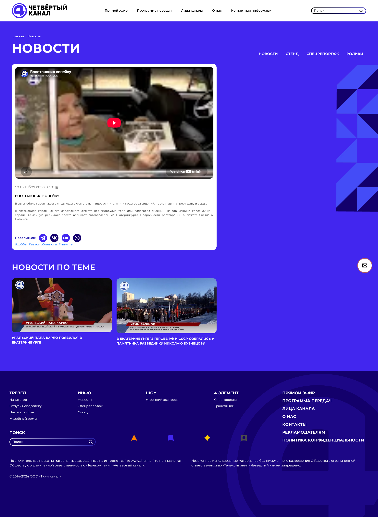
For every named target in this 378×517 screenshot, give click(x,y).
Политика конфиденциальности (323, 440)
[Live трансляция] (18, 498)
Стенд (292, 54)
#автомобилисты (43, 244)
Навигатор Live (21, 412)
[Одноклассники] (66, 238)
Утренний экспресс (162, 399)
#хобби (21, 244)
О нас (217, 10)
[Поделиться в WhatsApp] (77, 238)
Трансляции (224, 406)
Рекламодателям (303, 432)
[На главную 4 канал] (39, 10)
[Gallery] (114, 123)
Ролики (354, 54)
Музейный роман (23, 418)
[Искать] (361, 10)
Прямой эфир (116, 10)
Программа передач (154, 10)
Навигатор (18, 399)
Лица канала (192, 10)
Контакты (294, 424)
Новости (34, 36)
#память (66, 244)
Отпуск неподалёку (25, 406)
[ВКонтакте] (54, 238)
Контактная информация (252, 10)
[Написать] (365, 265)
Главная (18, 36)
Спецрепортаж (323, 54)
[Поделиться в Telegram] (43, 238)
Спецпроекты (225, 399)
